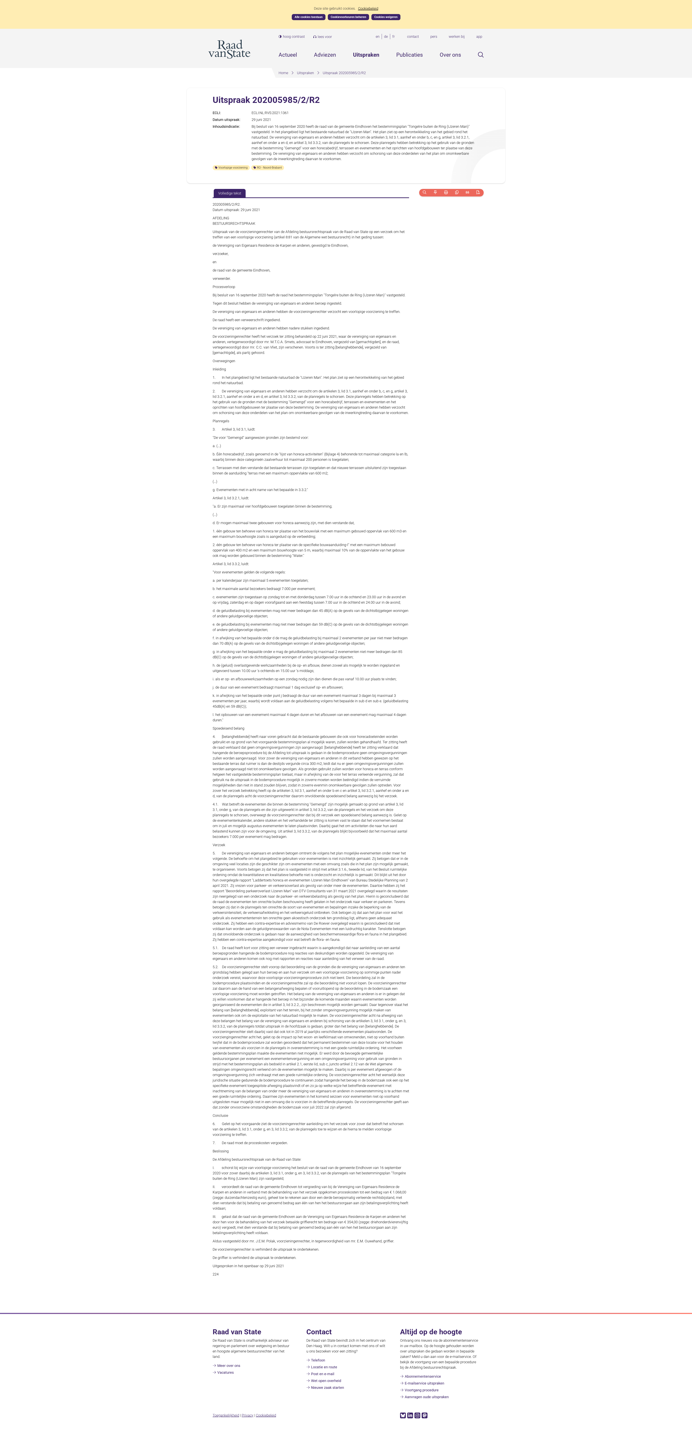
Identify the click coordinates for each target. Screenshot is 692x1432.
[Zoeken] (424, 192)
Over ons (450, 55)
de (386, 36)
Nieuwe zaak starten (327, 1387)
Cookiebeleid (368, 8)
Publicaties (409, 55)
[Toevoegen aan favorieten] (435, 192)
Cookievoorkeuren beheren (348, 17)
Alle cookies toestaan (309, 17)
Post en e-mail (322, 1374)
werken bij (457, 36)
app (479, 36)
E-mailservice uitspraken (424, 1383)
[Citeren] (467, 192)
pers (433, 36)
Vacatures (225, 1372)
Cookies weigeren (386, 17)
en (378, 36)
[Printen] (446, 192)
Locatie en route (324, 1367)
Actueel (288, 55)
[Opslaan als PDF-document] (478, 192)
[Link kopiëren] (456, 192)
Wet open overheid (326, 1381)
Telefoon (318, 1360)
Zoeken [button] (481, 55)
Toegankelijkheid (226, 1415)
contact (413, 36)
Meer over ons (228, 1365)
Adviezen (325, 55)
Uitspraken (366, 55)
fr (394, 36)
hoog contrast (294, 37)
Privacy (247, 1415)
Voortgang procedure (422, 1390)
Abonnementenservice (423, 1376)
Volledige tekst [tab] (229, 193)
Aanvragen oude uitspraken (427, 1397)
